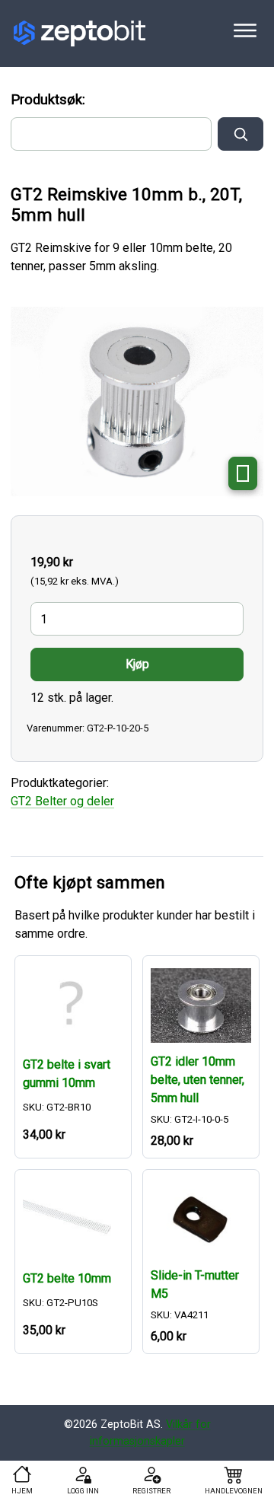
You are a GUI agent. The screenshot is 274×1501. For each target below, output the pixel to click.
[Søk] (240, 134)
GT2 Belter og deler (62, 801)
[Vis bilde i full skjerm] (242, 473)
